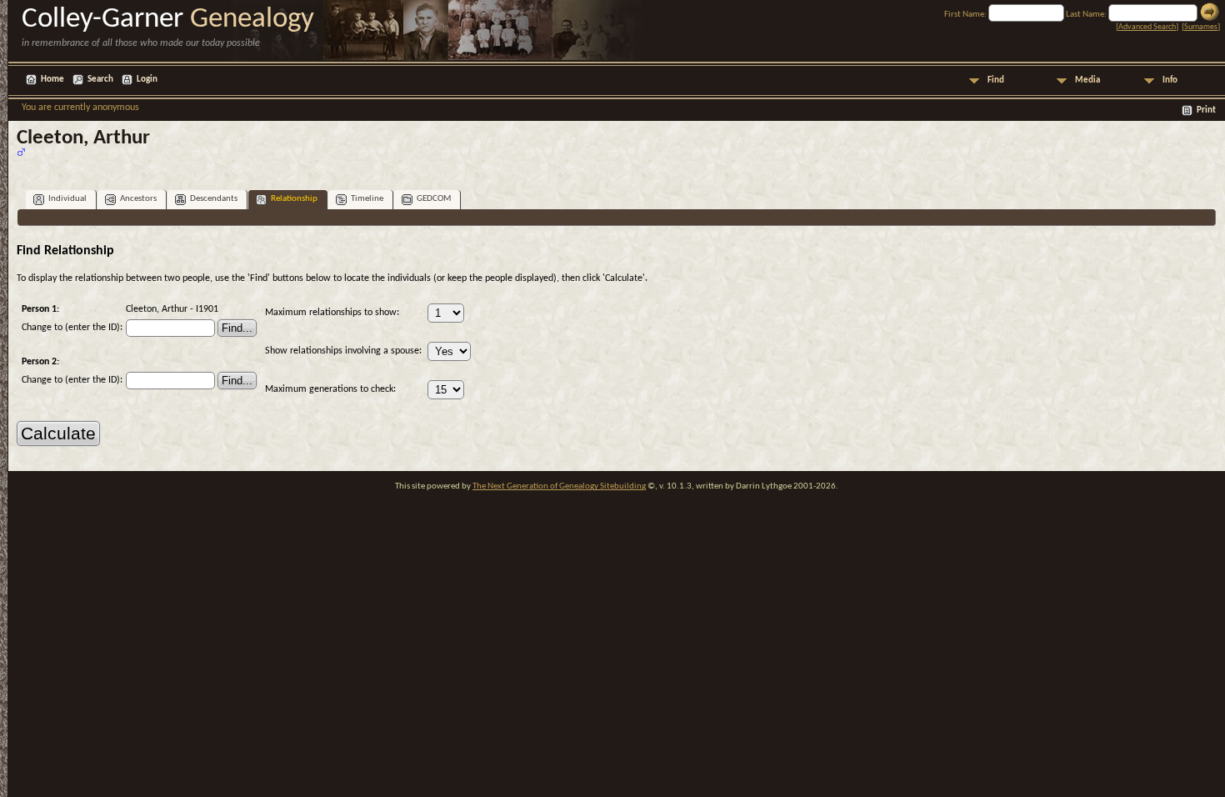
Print (1206, 110)
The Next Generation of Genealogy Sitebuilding (559, 486)
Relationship (294, 198)
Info (1170, 80)
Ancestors (138, 198)
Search (100, 79)
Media (1087, 80)
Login (147, 79)
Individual (67, 198)
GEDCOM (434, 198)
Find (996, 80)
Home (52, 79)
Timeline (367, 198)
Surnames (1201, 27)
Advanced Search (1147, 27)
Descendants (214, 198)
